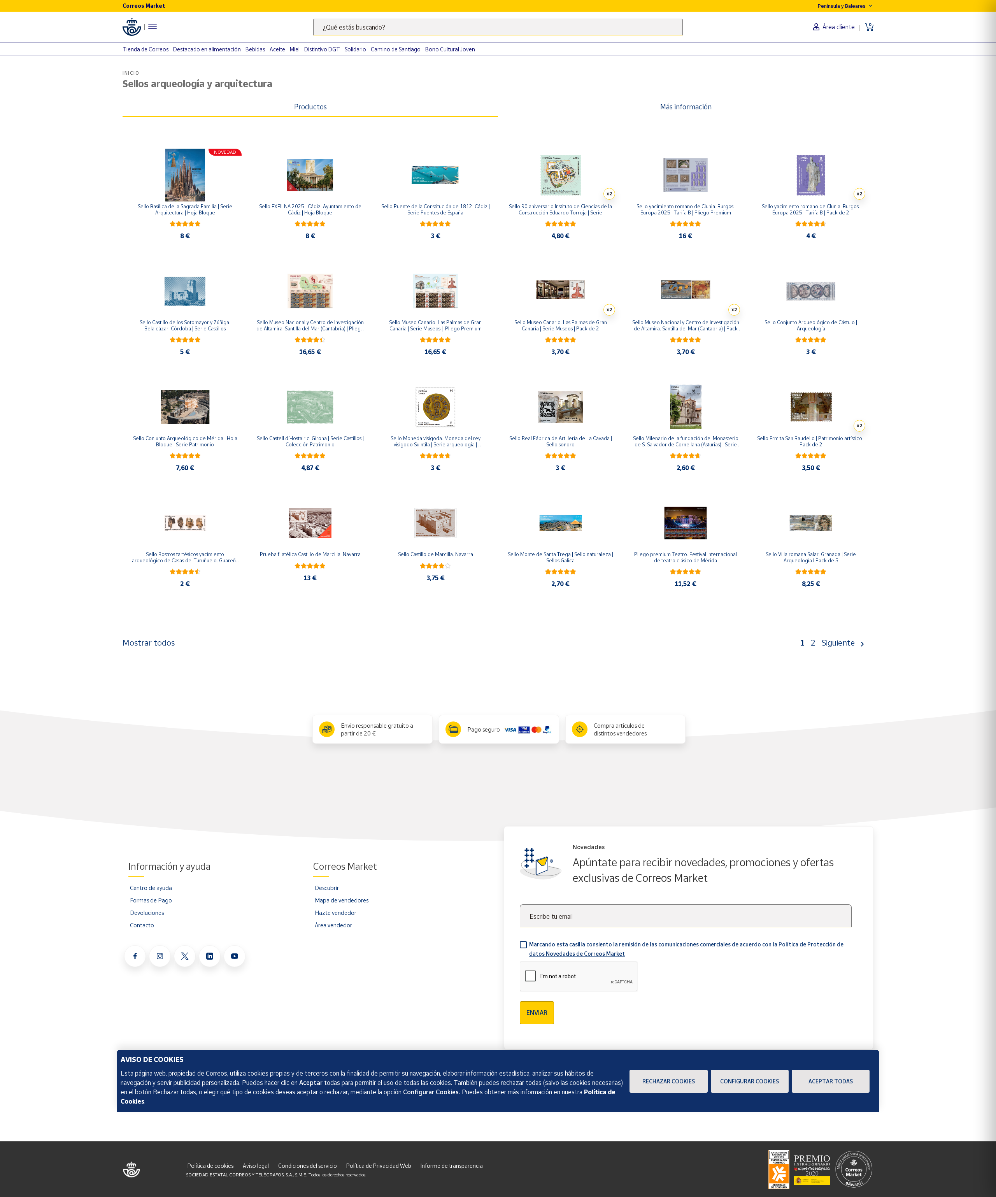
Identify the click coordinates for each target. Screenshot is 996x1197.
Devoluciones (147, 912)
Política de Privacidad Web (378, 1165)
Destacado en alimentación (207, 49)
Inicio (131, 73)
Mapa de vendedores (341, 900)
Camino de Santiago (396, 49)
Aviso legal (256, 1165)
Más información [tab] (686, 106)
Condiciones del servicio (307, 1165)
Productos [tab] (310, 106)
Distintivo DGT (322, 49)
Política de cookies (210, 1165)
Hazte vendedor (335, 912)
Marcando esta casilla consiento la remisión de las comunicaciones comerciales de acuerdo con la (686, 949)
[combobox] (498, 27)
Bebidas (255, 49)
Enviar (536, 1012)
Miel (295, 49)
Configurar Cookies (749, 1081)
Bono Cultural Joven (450, 49)
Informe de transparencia (452, 1165)
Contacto (142, 924)
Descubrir (327, 887)
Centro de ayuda (151, 887)
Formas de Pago (151, 900)
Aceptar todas (830, 1081)
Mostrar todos (149, 642)
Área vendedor (333, 924)
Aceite (277, 49)
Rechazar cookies (668, 1081)
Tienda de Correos (145, 49)
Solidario (355, 49)
